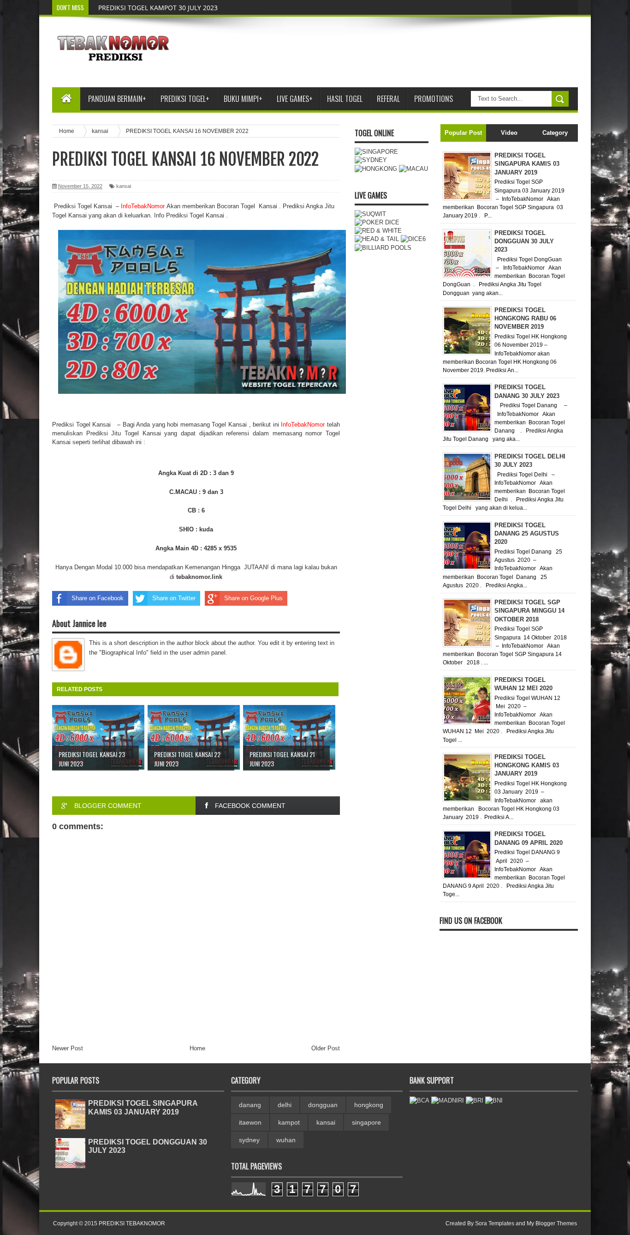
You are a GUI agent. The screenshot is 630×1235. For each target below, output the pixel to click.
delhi (284, 1104)
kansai (123, 186)
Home (197, 1048)
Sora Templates (494, 1223)
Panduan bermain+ (117, 98)
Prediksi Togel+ (184, 98)
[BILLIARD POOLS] (383, 247)
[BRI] (474, 1100)
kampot (289, 1122)
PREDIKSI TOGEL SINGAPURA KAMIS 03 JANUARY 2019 (142, 1107)
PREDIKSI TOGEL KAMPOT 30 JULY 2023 (158, 7)
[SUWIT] (370, 214)
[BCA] (419, 1100)
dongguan (323, 1104)
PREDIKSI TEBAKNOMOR (132, 1223)
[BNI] (494, 1100)
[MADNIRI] (447, 1100)
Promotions (433, 98)
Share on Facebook (97, 598)
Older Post (325, 1048)
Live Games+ (295, 98)
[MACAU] (413, 168)
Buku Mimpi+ (243, 98)
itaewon (250, 1122)
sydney (249, 1140)
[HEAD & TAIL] (377, 238)
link (199, 576)
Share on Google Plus (253, 598)
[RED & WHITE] (378, 230)
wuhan (286, 1140)
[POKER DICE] (377, 222)
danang (250, 1104)
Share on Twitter (174, 598)
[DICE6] (413, 238)
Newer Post (67, 1048)
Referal (388, 98)
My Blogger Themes (552, 1223)
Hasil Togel (345, 98)
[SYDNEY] (371, 160)
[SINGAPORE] (376, 151)
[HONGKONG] (376, 168)
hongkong (368, 1104)
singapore (366, 1122)
